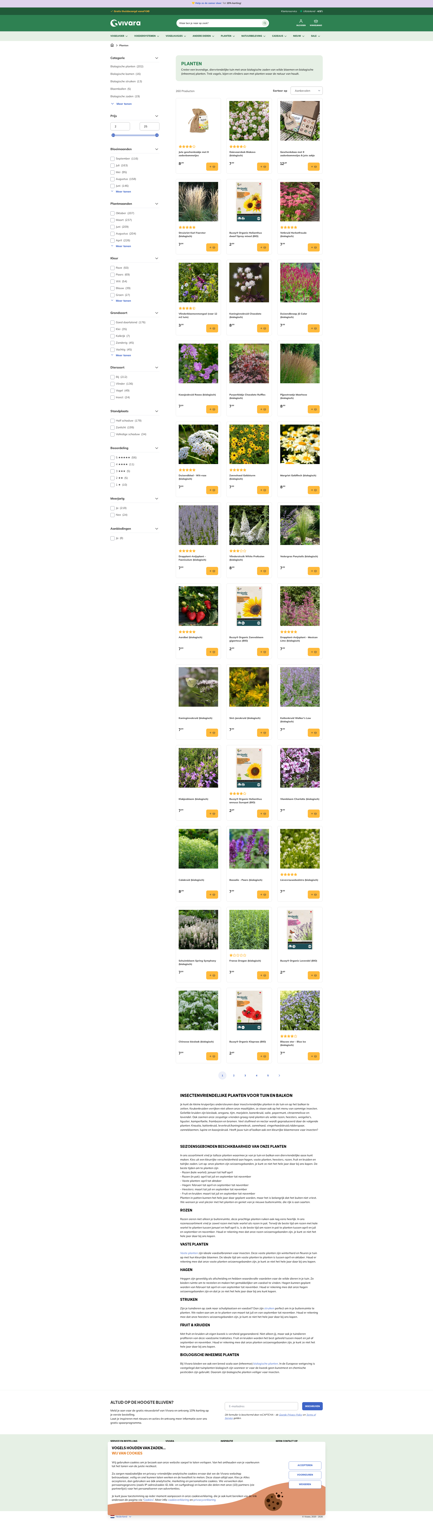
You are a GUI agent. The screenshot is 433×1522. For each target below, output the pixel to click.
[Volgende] (279, 1075)
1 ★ (121, 484)
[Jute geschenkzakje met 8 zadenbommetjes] (198, 121)
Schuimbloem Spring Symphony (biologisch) (197, 962)
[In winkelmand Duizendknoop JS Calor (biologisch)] (314, 328)
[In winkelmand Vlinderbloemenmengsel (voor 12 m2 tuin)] (212, 328)
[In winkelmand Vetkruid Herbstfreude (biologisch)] (314, 247)
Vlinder (124, 383)
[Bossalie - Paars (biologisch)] (249, 849)
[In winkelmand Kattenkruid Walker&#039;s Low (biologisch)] (314, 733)
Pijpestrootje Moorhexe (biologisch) (293, 396)
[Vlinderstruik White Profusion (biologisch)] (249, 525)
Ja (121, 508)
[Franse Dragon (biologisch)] (249, 929)
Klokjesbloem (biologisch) (193, 799)
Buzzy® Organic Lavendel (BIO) (298, 960)
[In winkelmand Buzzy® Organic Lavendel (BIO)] (314, 975)
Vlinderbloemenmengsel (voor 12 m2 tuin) (198, 315)
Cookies (148, 1499)
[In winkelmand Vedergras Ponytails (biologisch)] (314, 571)
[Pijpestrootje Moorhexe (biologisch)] (300, 363)
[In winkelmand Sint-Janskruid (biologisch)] (263, 733)
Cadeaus (277, 36)
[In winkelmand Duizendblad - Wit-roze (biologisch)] (212, 490)
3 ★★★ (123, 471)
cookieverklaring (179, 1499)
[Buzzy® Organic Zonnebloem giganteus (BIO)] (249, 606)
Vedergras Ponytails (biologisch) (299, 556)
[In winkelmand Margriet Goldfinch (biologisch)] (314, 490)
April (123, 240)
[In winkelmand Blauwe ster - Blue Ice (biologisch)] (314, 1056)
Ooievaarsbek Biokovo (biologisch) (242, 153)
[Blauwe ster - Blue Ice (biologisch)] (300, 1010)
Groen (123, 295)
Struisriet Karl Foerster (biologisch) (192, 234)
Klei (121, 329)
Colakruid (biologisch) (191, 879)
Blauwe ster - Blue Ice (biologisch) (293, 1043)
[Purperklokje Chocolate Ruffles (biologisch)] (249, 363)
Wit (121, 281)
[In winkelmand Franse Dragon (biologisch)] (263, 975)
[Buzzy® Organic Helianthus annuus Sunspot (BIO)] (249, 768)
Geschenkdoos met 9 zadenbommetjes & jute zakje (297, 153)
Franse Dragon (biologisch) (245, 960)
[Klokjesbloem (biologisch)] (198, 768)
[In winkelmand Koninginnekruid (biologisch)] (212, 733)
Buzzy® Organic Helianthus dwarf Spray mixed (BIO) (245, 234)
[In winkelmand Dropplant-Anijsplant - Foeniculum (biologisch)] (212, 571)
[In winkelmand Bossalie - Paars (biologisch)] (263, 894)
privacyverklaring (204, 1499)
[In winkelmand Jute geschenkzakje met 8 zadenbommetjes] (212, 167)
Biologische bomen (125, 73)
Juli (122, 165)
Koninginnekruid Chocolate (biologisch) (245, 315)
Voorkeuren (305, 1475)
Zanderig (125, 342)
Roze (122, 267)
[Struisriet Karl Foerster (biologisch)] (198, 202)
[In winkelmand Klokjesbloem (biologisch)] (212, 814)
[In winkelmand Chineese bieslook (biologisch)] (212, 1056)
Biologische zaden (125, 96)
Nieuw (297, 36)
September (127, 158)
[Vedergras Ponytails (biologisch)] (300, 525)
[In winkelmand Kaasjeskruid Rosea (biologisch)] (212, 409)
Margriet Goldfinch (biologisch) (298, 475)
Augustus (126, 179)
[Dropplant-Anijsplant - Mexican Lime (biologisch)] (300, 606)
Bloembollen (120, 88)
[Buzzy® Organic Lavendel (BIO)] (300, 929)
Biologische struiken (126, 81)
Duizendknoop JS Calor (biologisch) (293, 315)
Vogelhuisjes (174, 36)
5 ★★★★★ (126, 457)
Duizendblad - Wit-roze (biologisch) (192, 477)
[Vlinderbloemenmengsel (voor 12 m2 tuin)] (198, 282)
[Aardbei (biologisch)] (198, 606)
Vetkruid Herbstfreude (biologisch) (293, 234)
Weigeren (305, 1484)
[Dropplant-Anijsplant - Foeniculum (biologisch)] (198, 525)
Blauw (123, 288)
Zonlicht (125, 427)
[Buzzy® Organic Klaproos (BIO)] (249, 1010)
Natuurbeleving (251, 36)
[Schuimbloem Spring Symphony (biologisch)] (198, 929)
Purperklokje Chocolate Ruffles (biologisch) (247, 396)
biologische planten (265, 1363)
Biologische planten (126, 66)
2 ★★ (122, 478)
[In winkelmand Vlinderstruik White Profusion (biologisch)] (263, 571)
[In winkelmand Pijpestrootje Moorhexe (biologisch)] (314, 409)
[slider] (113, 135)
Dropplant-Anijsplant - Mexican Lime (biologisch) (299, 639)
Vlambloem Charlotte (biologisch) (299, 799)
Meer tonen (124, 103)
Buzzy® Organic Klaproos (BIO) (247, 1041)
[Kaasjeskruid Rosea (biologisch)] (198, 363)
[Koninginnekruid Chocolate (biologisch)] (249, 282)
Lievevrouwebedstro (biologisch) (299, 879)
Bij (121, 377)
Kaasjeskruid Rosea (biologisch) (197, 394)
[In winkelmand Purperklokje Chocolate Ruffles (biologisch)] (263, 409)
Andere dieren (202, 36)
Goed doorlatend (130, 322)
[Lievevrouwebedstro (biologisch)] (300, 849)
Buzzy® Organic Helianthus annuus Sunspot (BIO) (245, 800)
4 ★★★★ (125, 464)
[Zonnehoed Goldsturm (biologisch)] (249, 444)
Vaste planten (189, 1253)
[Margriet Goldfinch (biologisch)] (300, 444)
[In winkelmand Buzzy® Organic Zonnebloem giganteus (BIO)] (263, 652)
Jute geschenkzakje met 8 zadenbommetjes (194, 153)
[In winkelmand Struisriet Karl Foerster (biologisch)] (212, 247)
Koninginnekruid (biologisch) (195, 718)
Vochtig (124, 349)
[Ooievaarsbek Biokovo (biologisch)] (249, 121)
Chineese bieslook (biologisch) (196, 1041)
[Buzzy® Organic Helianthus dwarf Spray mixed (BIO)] (249, 202)
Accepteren (305, 1465)
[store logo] (125, 23)
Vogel (122, 390)
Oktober (125, 213)
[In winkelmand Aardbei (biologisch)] (212, 652)
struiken (269, 1308)
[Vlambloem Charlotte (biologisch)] (300, 768)
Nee (121, 514)
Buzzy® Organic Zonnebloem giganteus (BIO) (246, 639)
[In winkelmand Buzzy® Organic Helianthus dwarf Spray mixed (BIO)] (263, 247)
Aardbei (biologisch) (190, 637)
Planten (226, 36)
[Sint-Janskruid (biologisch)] (249, 687)
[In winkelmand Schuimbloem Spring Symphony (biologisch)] (212, 975)
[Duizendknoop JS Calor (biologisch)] (300, 282)
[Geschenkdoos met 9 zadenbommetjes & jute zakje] (300, 121)
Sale (314, 36)
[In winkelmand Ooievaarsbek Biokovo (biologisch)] (263, 167)
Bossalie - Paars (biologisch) (245, 879)
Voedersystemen (145, 36)
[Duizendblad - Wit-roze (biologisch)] (198, 444)
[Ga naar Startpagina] (112, 45)
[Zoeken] (265, 23)
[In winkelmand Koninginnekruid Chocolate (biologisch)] (263, 328)
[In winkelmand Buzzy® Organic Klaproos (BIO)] (263, 1056)
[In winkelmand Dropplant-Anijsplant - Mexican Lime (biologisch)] (314, 652)
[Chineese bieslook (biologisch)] (198, 1010)
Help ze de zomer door (208, 3)
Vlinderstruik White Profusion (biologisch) (246, 558)
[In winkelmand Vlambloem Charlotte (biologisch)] (314, 814)
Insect (123, 397)
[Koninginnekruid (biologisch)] (198, 687)
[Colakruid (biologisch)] (198, 849)
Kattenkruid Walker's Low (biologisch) (295, 720)
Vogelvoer (117, 36)
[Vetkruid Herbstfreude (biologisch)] (300, 202)
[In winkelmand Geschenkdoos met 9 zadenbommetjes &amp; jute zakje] (314, 167)
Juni (122, 185)
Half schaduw (129, 420)
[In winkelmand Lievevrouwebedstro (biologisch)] (314, 894)
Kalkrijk (123, 336)
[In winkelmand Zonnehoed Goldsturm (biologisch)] (263, 490)
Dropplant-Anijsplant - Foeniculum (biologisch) (192, 558)
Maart (124, 220)
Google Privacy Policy (290, 1414)
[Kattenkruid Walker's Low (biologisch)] (300, 687)
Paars (123, 274)
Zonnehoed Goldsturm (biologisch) (242, 477)
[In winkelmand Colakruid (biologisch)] (212, 894)
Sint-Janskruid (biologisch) (244, 718)
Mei (121, 172)
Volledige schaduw (131, 434)
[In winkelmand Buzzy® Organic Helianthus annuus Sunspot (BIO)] (263, 814)
